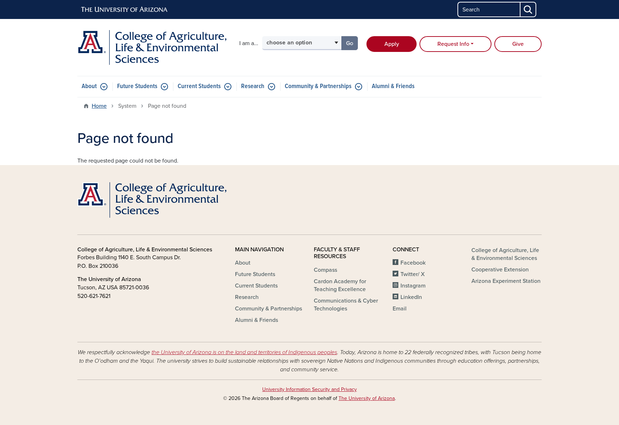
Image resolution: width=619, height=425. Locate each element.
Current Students (199, 86)
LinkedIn (411, 297)
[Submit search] (528, 9)
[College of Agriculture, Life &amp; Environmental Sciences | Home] (151, 47)
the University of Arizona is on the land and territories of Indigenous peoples (244, 352)
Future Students (137, 86)
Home (99, 106)
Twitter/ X (412, 274)
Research (252, 86)
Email (400, 308)
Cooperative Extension (500, 269)
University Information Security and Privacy (309, 389)
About (89, 86)
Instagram (413, 285)
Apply (391, 44)
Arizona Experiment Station (506, 281)
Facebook (413, 262)
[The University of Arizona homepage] (124, 10)
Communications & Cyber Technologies (346, 304)
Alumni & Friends (393, 86)
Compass (325, 270)
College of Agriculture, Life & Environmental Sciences (505, 254)
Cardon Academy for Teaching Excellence (340, 285)
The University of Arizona (367, 398)
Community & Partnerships (318, 86)
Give (518, 44)
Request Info (453, 44)
